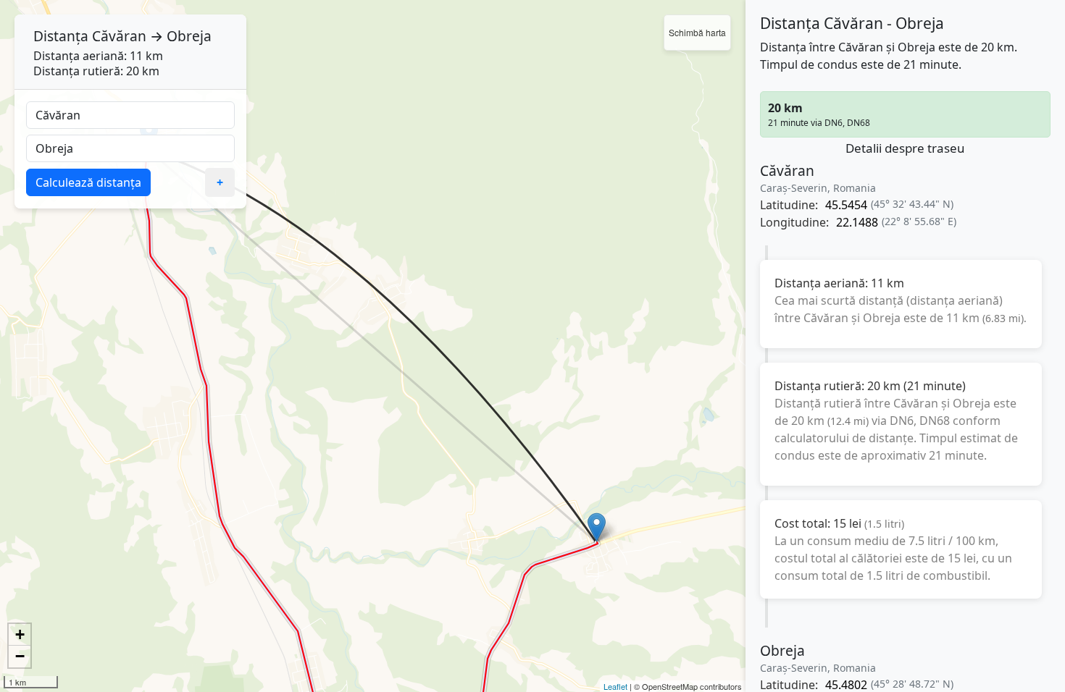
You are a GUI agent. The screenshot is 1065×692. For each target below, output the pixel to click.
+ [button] (20, 634)
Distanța (60, 36)
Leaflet (615, 686)
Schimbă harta (697, 32)
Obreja (189, 36)
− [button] (20, 656)
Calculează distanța (88, 182)
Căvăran (119, 36)
